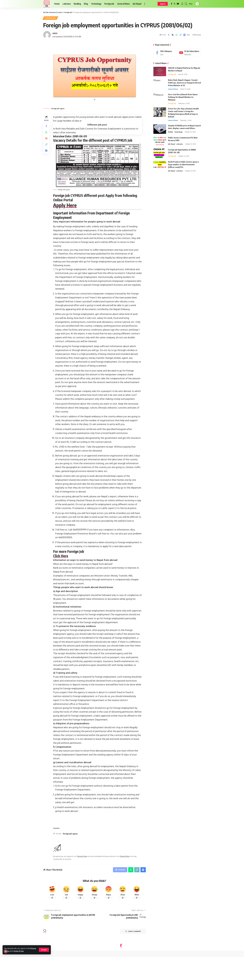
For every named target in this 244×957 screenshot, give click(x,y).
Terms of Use (18, 951)
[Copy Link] (180, 35)
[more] (144, 4)
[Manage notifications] (6, 951)
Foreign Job (50, 18)
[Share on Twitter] (172, 35)
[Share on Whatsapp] (176, 35)
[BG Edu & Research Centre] (46, 4)
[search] (186, 4)
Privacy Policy (124, 856)
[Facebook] (171, 3)
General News (173, 89)
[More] (188, 35)
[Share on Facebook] (168, 35)
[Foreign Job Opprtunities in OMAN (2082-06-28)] (159, 153)
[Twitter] (174, 3)
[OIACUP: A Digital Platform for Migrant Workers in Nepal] (159, 71)
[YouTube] (178, 3)
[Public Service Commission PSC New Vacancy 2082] (159, 141)
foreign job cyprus (70, 834)
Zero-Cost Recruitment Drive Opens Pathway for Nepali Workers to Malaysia (183, 97)
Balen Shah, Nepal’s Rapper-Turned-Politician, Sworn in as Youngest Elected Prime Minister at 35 (184, 83)
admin (54, 33)
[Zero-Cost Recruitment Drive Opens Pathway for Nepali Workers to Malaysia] (159, 98)
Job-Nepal (171, 144)
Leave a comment (134, 931)
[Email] (46, 138)
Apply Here (65, 205)
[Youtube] (189, 52)
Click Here (60, 556)
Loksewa (179, 144)
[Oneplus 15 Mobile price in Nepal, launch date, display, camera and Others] (159, 129)
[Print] (184, 35)
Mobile (170, 132)
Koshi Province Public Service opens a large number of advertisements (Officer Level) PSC (183, 164)
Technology (178, 132)
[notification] (182, 3)
